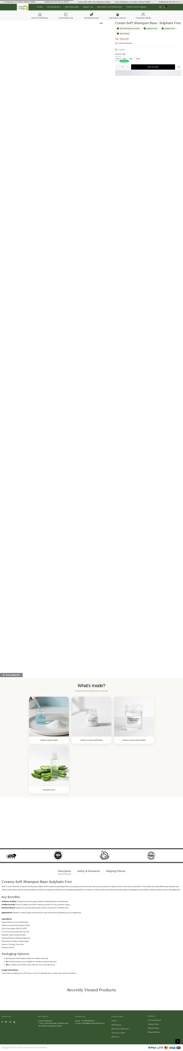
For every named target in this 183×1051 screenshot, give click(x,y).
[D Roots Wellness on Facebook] (2, 1022)
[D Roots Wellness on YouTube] (14, 1022)
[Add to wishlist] (178, 67)
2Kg (124, 59)
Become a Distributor (109, 7)
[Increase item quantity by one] (128, 66)
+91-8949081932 (88, 1021)
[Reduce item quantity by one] (117, 66)
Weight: (120, 54)
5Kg (130, 59)
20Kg (138, 59)
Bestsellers (72, 7)
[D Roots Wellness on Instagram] (10, 1022)
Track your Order (136, 7)
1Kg (117, 59)
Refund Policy (153, 1028)
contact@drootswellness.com (93, 1023)
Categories (53, 7)
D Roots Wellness (125, 43)
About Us (88, 7)
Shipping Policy (154, 1032)
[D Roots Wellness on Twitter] (6, 1022)
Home (40, 7)
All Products (116, 1025)
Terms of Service (154, 1020)
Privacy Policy (153, 1024)
